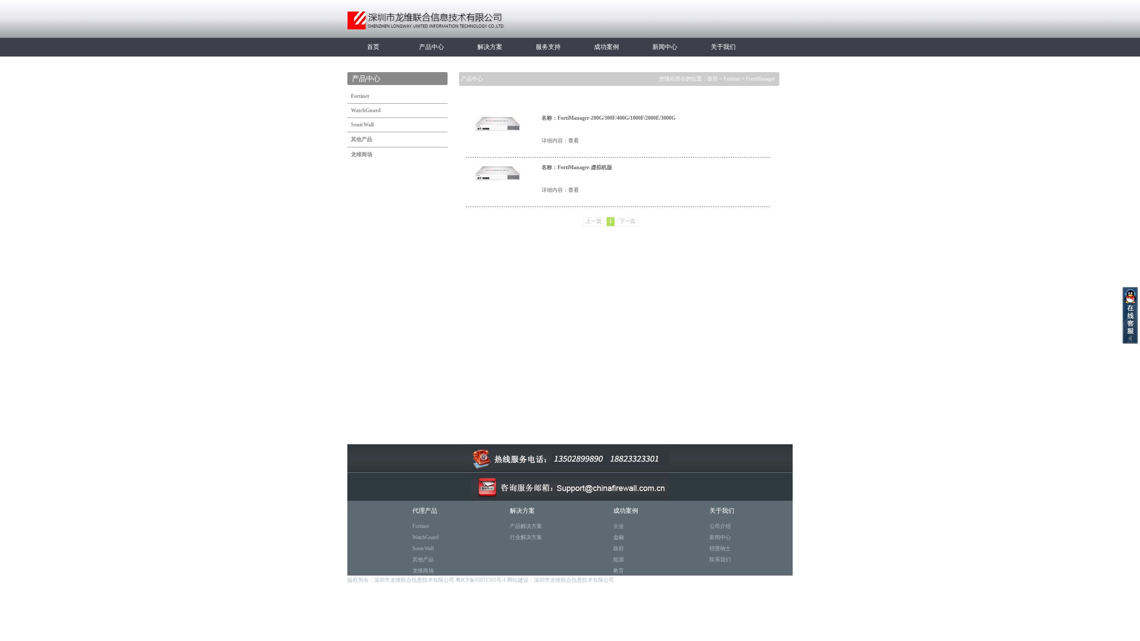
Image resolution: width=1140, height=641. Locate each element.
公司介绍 (720, 526)
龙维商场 (423, 571)
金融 (618, 537)
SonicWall (423, 548)
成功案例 (606, 47)
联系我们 (720, 559)
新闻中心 (664, 47)
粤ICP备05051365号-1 (481, 580)
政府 (618, 548)
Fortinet (732, 79)
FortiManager (760, 79)
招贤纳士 (720, 548)
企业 (618, 526)
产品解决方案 (526, 526)
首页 (373, 47)
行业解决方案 (526, 537)
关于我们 (723, 47)
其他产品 (423, 559)
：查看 (571, 141)
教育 (618, 571)
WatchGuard (425, 537)
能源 (618, 559)
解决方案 (489, 47)
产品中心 (431, 47)
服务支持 (548, 47)
